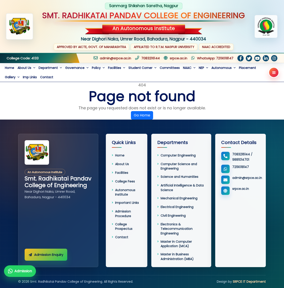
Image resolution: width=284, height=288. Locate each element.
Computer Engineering (178, 155)
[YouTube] (257, 58)
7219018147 (240, 167)
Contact (46, 77)
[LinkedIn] (266, 58)
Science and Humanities (179, 176)
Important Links (127, 202)
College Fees (125, 181)
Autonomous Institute (125, 192)
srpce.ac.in (178, 58)
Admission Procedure (123, 213)
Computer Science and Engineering (179, 166)
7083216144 (150, 58)
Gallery (10, 77)
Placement (247, 68)
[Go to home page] (37, 152)
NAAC (187, 68)
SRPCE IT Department (249, 281)
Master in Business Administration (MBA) (177, 256)
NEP (202, 68)
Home (9, 68)
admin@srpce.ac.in (115, 58)
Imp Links (30, 77)
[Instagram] (274, 58)
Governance (75, 68)
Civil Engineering (173, 215)
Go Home (142, 115)
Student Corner (140, 68)
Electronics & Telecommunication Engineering (177, 229)
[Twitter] (249, 58)
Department (49, 68)
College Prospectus (123, 226)
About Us (25, 68)
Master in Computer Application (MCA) (176, 243)
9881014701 (240, 159)
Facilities (115, 68)
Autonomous (222, 68)
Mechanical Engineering (179, 198)
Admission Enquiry (48, 254)
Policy (97, 68)
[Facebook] (240, 58)
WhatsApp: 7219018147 (215, 58)
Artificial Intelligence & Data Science (182, 187)
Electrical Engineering (177, 207)
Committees (170, 68)
